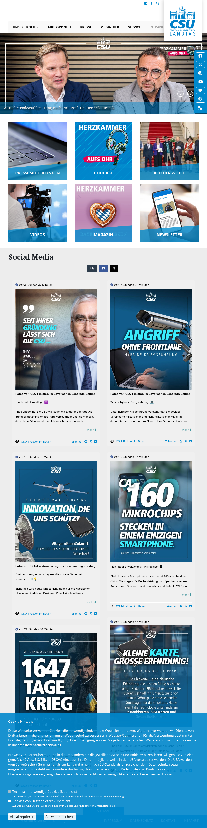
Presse (86, 27)
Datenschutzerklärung (43, 745)
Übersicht (68, 791)
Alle (92, 268)
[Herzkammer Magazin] (200, 90)
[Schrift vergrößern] (151, 3)
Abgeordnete (60, 27)
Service (134, 27)
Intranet (157, 27)
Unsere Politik (26, 27)
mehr (90, 429)
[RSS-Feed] (200, 108)
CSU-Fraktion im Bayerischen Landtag (45, 441)
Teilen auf (76, 441)
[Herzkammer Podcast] (200, 99)
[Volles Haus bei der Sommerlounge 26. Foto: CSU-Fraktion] (13, 42)
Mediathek (109, 27)
